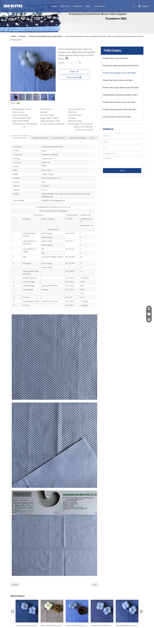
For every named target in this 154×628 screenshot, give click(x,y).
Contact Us (99, 6)
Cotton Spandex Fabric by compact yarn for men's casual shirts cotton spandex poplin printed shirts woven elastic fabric (77, 625)
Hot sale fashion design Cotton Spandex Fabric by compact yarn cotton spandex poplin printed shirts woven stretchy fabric (102, 625)
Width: (70, 112)
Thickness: (16, 118)
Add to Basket (73, 77)
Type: (70, 115)
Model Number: (18, 121)
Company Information (40, 138)
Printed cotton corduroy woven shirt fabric (119, 102)
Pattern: (15, 115)
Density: (43, 109)
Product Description (20, 138)
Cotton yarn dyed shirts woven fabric (117, 117)
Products (77, 6)
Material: (15, 109)
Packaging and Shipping (77, 138)
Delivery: (71, 121)
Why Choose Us (58, 138)
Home (54, 6)
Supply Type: (44, 121)
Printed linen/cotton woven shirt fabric (118, 80)
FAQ (92, 138)
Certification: (16, 124)
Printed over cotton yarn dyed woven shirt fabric (121, 66)
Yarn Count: (72, 109)
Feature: (71, 124)
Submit (122, 170)
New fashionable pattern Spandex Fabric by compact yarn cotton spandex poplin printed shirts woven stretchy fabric (127, 625)
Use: (41, 124)
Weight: (43, 118)
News (88, 6)
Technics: (15, 112)
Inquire (72, 71)
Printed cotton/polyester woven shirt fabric (120, 109)
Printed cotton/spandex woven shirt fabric (119, 73)
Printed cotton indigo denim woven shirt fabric (121, 87)
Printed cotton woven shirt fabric (115, 58)
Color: (70, 118)
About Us (65, 6)
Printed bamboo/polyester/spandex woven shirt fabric (123, 95)
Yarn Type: (44, 115)
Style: (42, 112)
